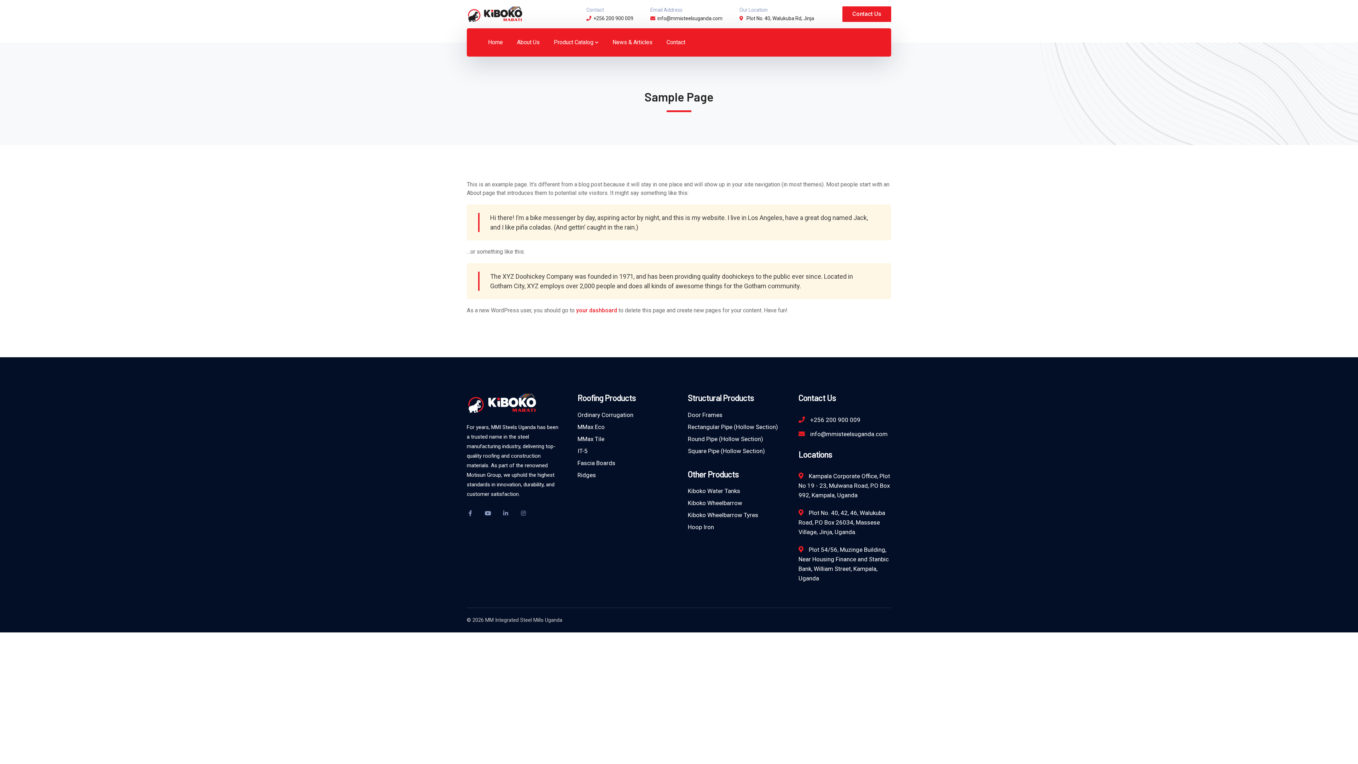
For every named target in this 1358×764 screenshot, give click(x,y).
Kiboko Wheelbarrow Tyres (723, 515)
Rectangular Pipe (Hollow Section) (733, 426)
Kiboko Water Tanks (714, 490)
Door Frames (705, 414)
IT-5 (583, 451)
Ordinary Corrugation (605, 414)
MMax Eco (591, 426)
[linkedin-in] (505, 513)
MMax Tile (591, 438)
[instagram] (523, 513)
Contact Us (866, 14)
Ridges (587, 475)
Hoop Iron (701, 527)
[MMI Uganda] (495, 13)
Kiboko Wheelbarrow (715, 503)
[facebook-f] (470, 513)
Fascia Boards (596, 463)
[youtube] (488, 513)
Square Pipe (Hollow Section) (726, 451)
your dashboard (596, 310)
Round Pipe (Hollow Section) (725, 438)
